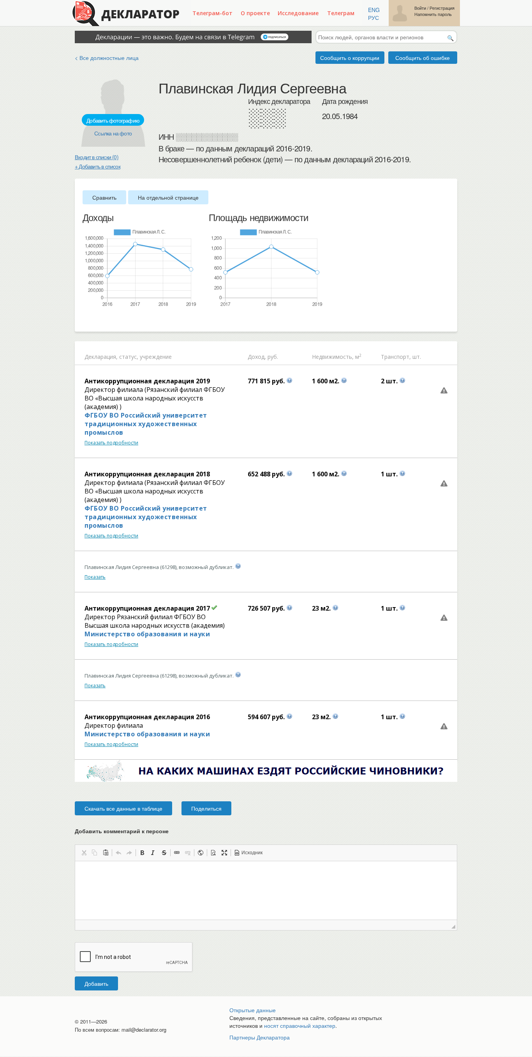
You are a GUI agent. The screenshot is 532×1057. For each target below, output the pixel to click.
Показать (95, 577)
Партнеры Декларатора (259, 1037)
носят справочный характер (299, 1025)
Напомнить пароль (433, 14)
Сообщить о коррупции (349, 57)
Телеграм (340, 13)
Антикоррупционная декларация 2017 (147, 608)
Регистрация (442, 8)
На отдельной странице (168, 197)
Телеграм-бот (212, 13)
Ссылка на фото (113, 133)
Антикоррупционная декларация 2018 (147, 474)
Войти (420, 8)
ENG (374, 10)
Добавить (96, 983)
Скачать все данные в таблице (123, 808)
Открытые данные (252, 1010)
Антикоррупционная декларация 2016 (147, 717)
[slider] (86, 320)
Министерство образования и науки (147, 634)
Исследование (298, 13)
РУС (373, 17)
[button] (83, 853)
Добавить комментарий (122, 831)
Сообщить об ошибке (422, 57)
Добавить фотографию (112, 120)
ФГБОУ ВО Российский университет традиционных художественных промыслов (146, 424)
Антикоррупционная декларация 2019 (147, 381)
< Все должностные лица (107, 57)
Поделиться (206, 808)
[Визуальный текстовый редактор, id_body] (266, 890)
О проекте (255, 13)
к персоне (155, 831)
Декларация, (101, 356)
